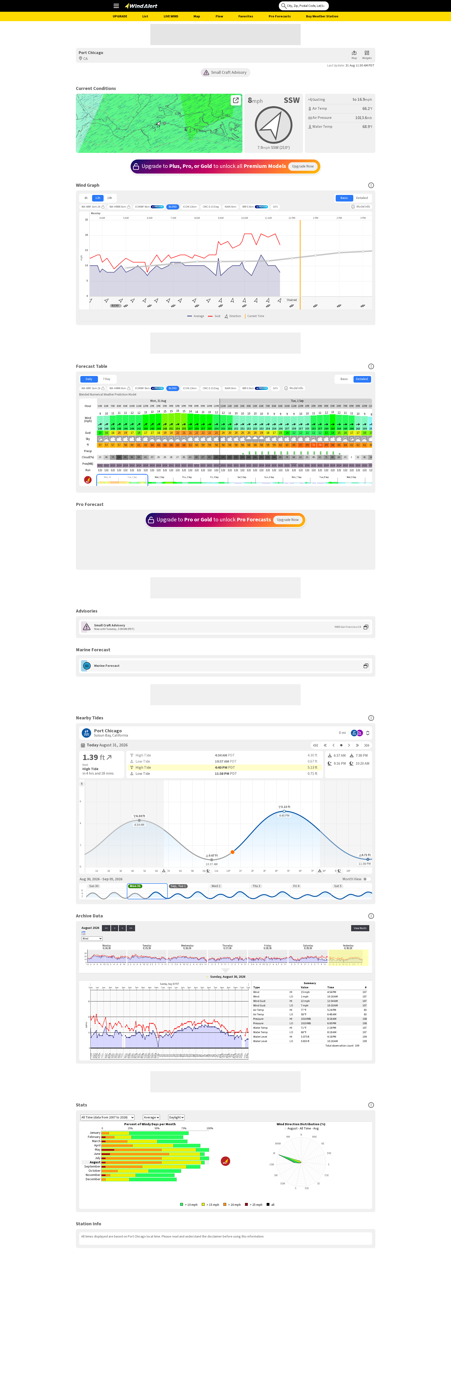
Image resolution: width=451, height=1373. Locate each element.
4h (86, 198)
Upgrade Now (303, 166)
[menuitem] (86, 198)
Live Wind (171, 16)
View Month (360, 928)
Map (197, 16)
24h (109, 198)
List (145, 16)
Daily (89, 379)
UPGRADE (120, 16)
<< (106, 928)
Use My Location (333, 4)
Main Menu (116, 5)
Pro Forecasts (280, 16)
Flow (219, 16)
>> (130, 928)
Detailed (362, 198)
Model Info (363, 207)
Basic (344, 198)
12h (97, 198)
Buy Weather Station (322, 16)
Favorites (245, 16)
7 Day (106, 379)
